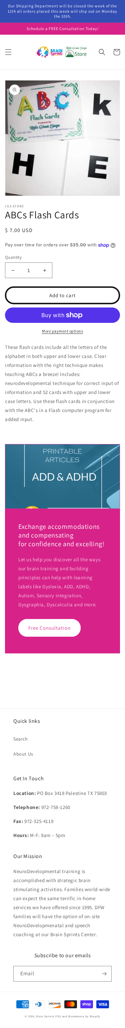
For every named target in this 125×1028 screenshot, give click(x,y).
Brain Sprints (45, 1016)
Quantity (13, 257)
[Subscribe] (104, 974)
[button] (8, 52)
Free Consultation (49, 628)
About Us (23, 754)
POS (58, 1016)
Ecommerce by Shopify (84, 1016)
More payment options (62, 331)
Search (20, 739)
